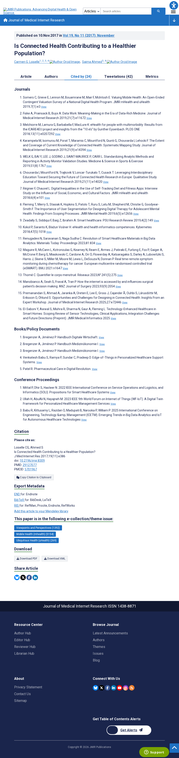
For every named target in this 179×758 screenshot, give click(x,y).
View (43, 106)
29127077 (30, 465)
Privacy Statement (28, 687)
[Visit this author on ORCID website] (65, 62)
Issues (98, 653)
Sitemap (20, 701)
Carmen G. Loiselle (31, 62)
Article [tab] (26, 76)
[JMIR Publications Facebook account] (107, 688)
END (17, 494)
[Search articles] (158, 11)
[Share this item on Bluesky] (17, 577)
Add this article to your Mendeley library (41, 511)
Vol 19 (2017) (89, 35)
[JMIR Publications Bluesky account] (95, 688)
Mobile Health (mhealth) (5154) (35, 534)
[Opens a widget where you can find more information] (154, 752)
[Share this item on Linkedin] (35, 577)
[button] (174, 5)
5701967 (31, 469)
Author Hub (22, 633)
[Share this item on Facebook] (29, 577)
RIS (16, 505)
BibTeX (19, 500)
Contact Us (22, 694)
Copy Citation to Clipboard (35, 477)
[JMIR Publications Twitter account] (101, 688)
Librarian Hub (24, 653)
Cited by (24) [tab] (81, 76)
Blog (96, 660)
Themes (99, 647)
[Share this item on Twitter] (23, 577)
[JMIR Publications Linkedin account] (113, 688)
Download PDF (28, 558)
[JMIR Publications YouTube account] (119, 688)
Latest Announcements (110, 633)
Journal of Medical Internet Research (36, 20)
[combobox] (125, 11)
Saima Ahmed (94, 62)
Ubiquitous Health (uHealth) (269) (36, 540)
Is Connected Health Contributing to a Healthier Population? (75, 50)
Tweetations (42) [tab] (118, 76)
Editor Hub (22, 640)
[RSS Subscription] (131, 688)
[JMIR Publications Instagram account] (125, 688)
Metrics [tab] (152, 76)
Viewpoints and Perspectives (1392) (38, 527)
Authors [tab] (51, 76)
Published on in (65, 35)
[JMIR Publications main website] (40, 11)
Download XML (56, 558)
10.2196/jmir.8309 (32, 460)
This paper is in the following (63, 518)
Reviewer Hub (25, 647)
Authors (99, 640)
